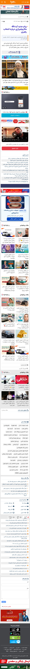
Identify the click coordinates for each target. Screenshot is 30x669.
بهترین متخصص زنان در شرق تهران (11, 463)
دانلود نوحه (12, 460)
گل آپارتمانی (15, 444)
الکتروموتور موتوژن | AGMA (21, 473)
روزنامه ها (24, 503)
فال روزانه (10, 509)
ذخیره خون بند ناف (23, 457)
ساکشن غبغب (25, 429)
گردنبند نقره (10, 429)
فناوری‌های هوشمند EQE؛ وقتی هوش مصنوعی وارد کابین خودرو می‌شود (15, 537)
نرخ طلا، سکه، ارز (8, 503)
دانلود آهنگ (25, 438)
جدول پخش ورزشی (8, 513)
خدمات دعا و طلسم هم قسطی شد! (20, 568)
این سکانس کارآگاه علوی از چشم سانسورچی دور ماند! (15, 546)
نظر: (27, 588)
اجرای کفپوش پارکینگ (13, 467)
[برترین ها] (13, 2)
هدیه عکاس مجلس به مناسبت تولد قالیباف (17, 571)
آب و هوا (10, 506)
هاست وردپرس (24, 463)
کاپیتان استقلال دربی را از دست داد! (20, 543)
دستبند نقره (17, 429)
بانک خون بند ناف (24, 470)
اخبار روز (18, 647)
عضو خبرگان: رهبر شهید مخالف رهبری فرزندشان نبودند (16, 520)
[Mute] (5, 108)
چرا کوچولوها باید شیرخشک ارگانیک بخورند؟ (18, 181)
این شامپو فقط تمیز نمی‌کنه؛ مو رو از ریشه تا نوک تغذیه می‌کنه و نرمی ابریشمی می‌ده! (16, 175)
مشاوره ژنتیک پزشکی (7, 454)
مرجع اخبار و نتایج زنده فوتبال (10, 435)
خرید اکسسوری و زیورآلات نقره (21, 432)
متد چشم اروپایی (24, 444)
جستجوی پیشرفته (13, 651)
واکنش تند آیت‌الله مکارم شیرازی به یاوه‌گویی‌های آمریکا (15, 494)
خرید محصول (15, 148)
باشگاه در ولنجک (7, 444)
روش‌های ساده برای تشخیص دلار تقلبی (18, 549)
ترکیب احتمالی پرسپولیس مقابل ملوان (19, 555)
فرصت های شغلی (17, 649)
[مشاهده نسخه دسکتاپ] (2, 2)
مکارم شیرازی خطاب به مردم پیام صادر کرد (17, 481)
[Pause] (3, 108)
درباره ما (6, 647)
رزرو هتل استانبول (15, 441)
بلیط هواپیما (14, 425)
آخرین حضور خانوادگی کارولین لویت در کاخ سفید (16, 541)
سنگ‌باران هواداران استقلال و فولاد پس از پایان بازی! (15, 531)
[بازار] (15, 638)
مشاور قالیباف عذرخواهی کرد (20, 565)
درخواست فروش (15, 115)
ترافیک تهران (23, 509)
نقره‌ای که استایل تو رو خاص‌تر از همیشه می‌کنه (17, 162)
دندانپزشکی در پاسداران (22, 460)
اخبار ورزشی (11, 647)
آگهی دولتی (21, 651)
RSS (7, 651)
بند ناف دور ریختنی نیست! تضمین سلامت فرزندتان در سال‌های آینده (16, 178)
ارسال (3, 602)
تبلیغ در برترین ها (8, 649)
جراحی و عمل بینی (14, 470)
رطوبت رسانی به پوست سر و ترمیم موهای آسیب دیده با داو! (15, 171)
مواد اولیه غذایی (24, 441)
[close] (1, 658)
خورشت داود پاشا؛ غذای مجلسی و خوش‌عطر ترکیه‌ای (16, 525)
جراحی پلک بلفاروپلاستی (22, 448)
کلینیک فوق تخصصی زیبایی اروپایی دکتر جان (18, 451)
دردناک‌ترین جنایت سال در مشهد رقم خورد (17, 557)
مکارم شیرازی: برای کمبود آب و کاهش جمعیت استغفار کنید (14, 485)
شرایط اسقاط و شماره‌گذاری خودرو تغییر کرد (18, 523)
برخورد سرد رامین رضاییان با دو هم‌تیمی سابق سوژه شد (15, 552)
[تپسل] (2, 92)
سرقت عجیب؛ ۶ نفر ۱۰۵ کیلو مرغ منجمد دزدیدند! (16, 534)
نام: (27, 582)
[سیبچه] (15, 630)
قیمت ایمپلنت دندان (23, 425)
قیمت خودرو (23, 506)
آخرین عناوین (25, 517)
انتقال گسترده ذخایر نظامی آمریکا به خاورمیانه (17, 563)
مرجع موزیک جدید (23, 435)
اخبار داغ (18, 517)
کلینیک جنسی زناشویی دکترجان (21, 454)
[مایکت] (15, 642)
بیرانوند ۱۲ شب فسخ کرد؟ (22, 560)
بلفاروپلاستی (6, 425)
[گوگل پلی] (15, 634)
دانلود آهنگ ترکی (24, 467)
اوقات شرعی (23, 513)
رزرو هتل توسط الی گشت (14, 438)
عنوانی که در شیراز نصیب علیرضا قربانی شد (17, 528)
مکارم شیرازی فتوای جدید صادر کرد (18, 491)
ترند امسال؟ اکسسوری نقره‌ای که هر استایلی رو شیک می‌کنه (16, 167)
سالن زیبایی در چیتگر (12, 457)
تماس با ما (24, 649)
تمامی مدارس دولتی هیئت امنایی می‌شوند (18, 574)
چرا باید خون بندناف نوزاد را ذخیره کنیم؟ (19, 160)
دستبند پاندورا (9, 432)
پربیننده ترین (10, 517)
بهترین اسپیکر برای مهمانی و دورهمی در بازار (18, 158)
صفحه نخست (24, 647)
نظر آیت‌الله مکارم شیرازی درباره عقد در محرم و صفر (15, 488)
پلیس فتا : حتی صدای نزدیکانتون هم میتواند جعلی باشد (15, 164)
